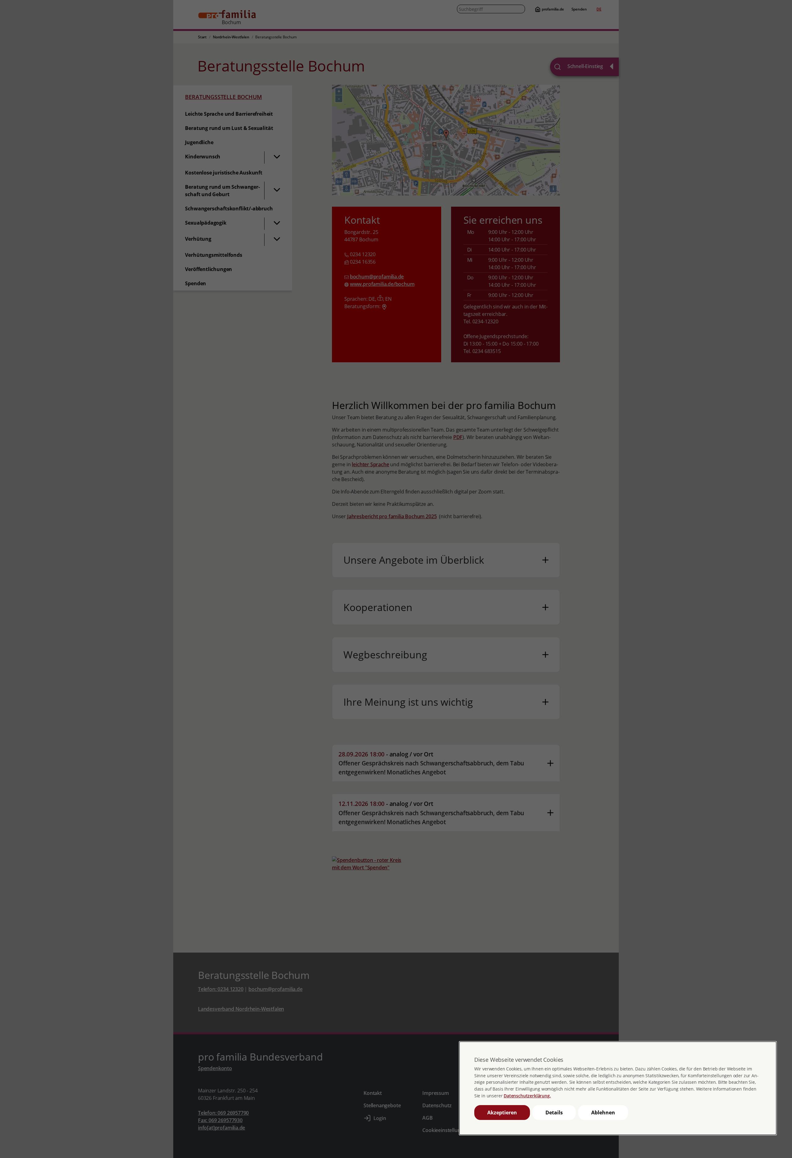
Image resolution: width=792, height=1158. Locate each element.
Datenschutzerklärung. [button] (527, 1096)
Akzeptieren (502, 1112)
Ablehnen (603, 1112)
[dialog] (617, 1088)
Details (554, 1112)
